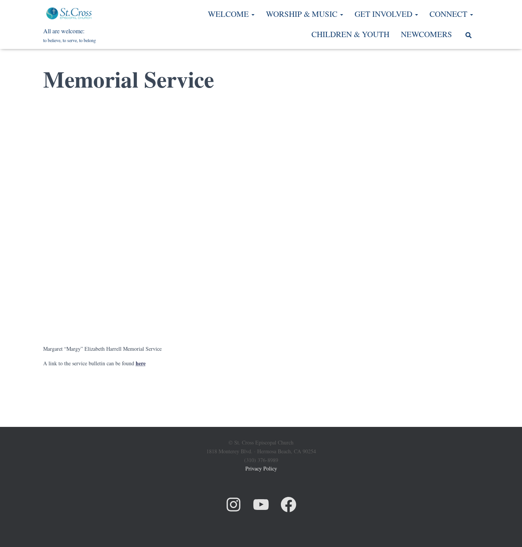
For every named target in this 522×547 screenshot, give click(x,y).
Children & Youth (350, 34)
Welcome (229, 13)
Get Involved (384, 13)
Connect (449, 13)
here (141, 363)
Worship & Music (302, 13)
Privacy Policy (261, 468)
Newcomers (426, 34)
